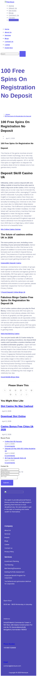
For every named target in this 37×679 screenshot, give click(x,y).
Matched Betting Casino (10, 334)
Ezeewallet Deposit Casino (11, 263)
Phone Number (9, 644)
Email (6, 662)
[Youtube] (23, 518)
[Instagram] (11, 518)
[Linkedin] (6, 518)
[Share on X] (5, 391)
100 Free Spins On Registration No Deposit (18, 116)
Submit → (7, 483)
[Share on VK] (31, 391)
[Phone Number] (7, 637)
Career (7, 45)
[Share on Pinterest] (15, 391)
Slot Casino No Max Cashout (17, 406)
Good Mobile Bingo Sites (10, 377)
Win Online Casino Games (11, 229)
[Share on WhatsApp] (26, 395)
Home (7, 29)
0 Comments (10, 446)
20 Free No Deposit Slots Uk (15, 458)
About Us (8, 32)
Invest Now (9, 48)
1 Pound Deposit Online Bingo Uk (13, 292)
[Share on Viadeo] (21, 395)
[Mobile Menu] (5, 24)
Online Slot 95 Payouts (13, 441)
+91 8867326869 (10, 648)
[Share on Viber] (26, 391)
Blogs (7, 38)
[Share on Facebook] (10, 391)
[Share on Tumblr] (16, 395)
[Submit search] (22, 54)
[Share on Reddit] (10, 395)
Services (8, 35)
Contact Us (9, 41)
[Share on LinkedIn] (21, 391)
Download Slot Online (13, 416)
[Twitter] (29, 518)
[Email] (7, 655)
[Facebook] (17, 518)
